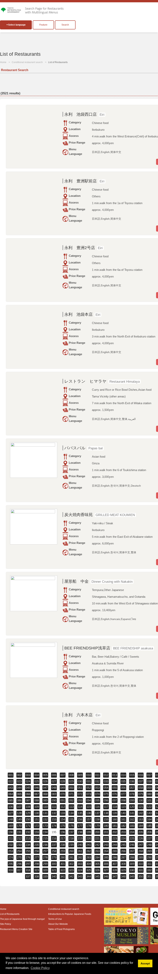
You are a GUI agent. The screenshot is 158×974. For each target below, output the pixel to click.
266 (123, 851)
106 (10, 806)
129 (28, 813)
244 (114, 844)
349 (132, 876)
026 (45, 781)
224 (123, 838)
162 (132, 819)
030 (80, 781)
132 (54, 813)
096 (106, 800)
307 (114, 863)
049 (62, 787)
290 (149, 857)
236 (45, 844)
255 (28, 851)
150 (28, 819)
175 (62, 825)
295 (10, 863)
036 (132, 781)
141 (132, 813)
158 (97, 819)
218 (71, 838)
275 (19, 857)
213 (28, 838)
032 (97, 781)
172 (36, 825)
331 (140, 870)
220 (88, 838)
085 (10, 800)
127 (10, 813)
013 (114, 775)
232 (10, 844)
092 (71, 800)
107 (19, 806)
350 (140, 876)
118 (115, 806)
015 (132, 775)
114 (80, 806)
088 (36, 800)
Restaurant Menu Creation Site (16, 929)
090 (54, 800)
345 (97, 876)
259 (62, 851)
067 (36, 794)
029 (71, 781)
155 (71, 819)
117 (106, 806)
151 (36, 819)
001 (10, 775)
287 (123, 857)
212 (19, 838)
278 (45, 857)
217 (62, 838)
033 (106, 781)
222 (106, 838)
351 (149, 876)
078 (132, 794)
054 (106, 787)
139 (114, 813)
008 (71, 775)
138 (106, 813)
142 (140, 813)
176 (71, 825)
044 (19, 787)
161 (123, 819)
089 (45, 800)
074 (97, 794)
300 (54, 863)
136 (88, 813)
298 (36, 863)
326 (97, 870)
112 (63, 806)
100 (140, 800)
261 (80, 851)
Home (3, 62)
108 (28, 806)
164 (149, 819)
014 (123, 775)
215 (45, 838)
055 (114, 787)
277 (36, 857)
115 (89, 806)
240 (80, 844)
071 (71, 794)
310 (140, 863)
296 (19, 863)
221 (97, 838)
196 (62, 832)
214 (36, 838)
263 (97, 851)
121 (140, 806)
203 (123, 832)
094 (88, 800)
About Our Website (58, 924)
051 (80, 787)
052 (88, 787)
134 (71, 813)
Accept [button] (145, 963)
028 (62, 781)
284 (97, 857)
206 (149, 832)
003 (28, 775)
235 (36, 844)
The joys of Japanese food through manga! (22, 919)
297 (28, 863)
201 (106, 832)
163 (140, 819)
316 (10, 870)
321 (54, 870)
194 (45, 832)
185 (149, 825)
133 (62, 813)
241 (88, 844)
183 (132, 825)
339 (45, 876)
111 (54, 806)
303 (80, 863)
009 (80, 775)
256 (36, 851)
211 (10, 838)
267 (132, 851)
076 (114, 794)
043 (10, 787)
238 (62, 844)
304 (88, 863)
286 (114, 857)
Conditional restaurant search (27, 62)
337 (28, 876)
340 (54, 876)
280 (62, 857)
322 (62, 870)
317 (19, 870)
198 (80, 832)
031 (88, 781)
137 (97, 813)
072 (80, 794)
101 (149, 800)
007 (62, 775)
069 (54, 794)
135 (80, 813)
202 (114, 832)
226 (140, 838)
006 (54, 775)
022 (10, 781)
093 (80, 800)
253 (10, 851)
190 (10, 832)
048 (54, 787)
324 (80, 870)
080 (149, 794)
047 (45, 787)
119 (123, 806)
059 (149, 787)
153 (54, 819)
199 (88, 832)
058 (140, 787)
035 (123, 781)
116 (97, 806)
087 (28, 800)
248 (149, 844)
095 (97, 800)
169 (10, 825)
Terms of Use (55, 919)
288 (132, 857)
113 (71, 806)
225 (132, 838)
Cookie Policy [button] (40, 968)
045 (28, 787)
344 (88, 876)
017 (149, 775)
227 (149, 838)
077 (123, 794)
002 (19, 775)
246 (132, 844)
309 (132, 863)
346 (106, 876)
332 (149, 870)
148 (10, 819)
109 (36, 806)
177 (80, 825)
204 (132, 832)
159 (106, 819)
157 (88, 819)
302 (71, 863)
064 (10, 794)
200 (97, 832)
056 (123, 787)
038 (149, 781)
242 (97, 844)
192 (28, 832)
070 (62, 794)
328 (114, 870)
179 (97, 825)
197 (71, 832)
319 (36, 870)
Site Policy (5, 924)
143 (149, 813)
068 (45, 794)
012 (106, 775)
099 (132, 800)
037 (140, 781)
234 (28, 844)
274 (10, 857)
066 (28, 794)
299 (45, 863)
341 (62, 876)
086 (19, 800)
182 (123, 825)
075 (106, 794)
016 (140, 775)
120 (132, 806)
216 (54, 838)
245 (123, 844)
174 (54, 825)
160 (114, 819)
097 (114, 800)
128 (19, 813)
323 (71, 870)
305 (97, 863)
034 (114, 781)
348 (123, 876)
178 (88, 825)
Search (65, 24)
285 (106, 857)
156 (80, 819)
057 (132, 787)
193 (36, 832)
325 (88, 870)
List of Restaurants (9, 914)
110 (45, 806)
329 (123, 870)
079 (140, 794)
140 (123, 813)
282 (80, 857)
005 (45, 775)
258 (54, 851)
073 (88, 794)
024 (28, 781)
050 (71, 787)
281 (71, 857)
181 (114, 825)
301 (62, 863)
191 (19, 832)
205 (140, 832)
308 (123, 863)
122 (149, 806)
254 (19, 851)
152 (45, 819)
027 (54, 781)
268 (140, 851)
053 (97, 787)
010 (88, 775)
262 (88, 851)
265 (114, 851)
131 (45, 813)
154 (62, 819)
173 (45, 825)
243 (106, 844)
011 (97, 775)
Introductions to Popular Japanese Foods (69, 914)
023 (19, 781)
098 (123, 800)
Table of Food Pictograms (61, 929)
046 (36, 787)
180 (106, 825)
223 (114, 838)
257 (45, 851)
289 (140, 857)
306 (106, 863)
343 (80, 876)
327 (106, 870)
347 (114, 876)
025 (36, 781)
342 (71, 876)
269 (149, 851)
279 (54, 857)
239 (71, 844)
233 (19, 844)
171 (28, 825)
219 (80, 838)
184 (140, 825)
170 (19, 825)
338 (36, 876)
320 (45, 870)
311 (149, 863)
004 (36, 775)
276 (28, 857)
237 (54, 844)
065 (19, 794)
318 (28, 870)
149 (19, 819)
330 (132, 870)
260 (71, 851)
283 (88, 857)
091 (62, 800)
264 (106, 851)
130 (36, 813)
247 (140, 844)
